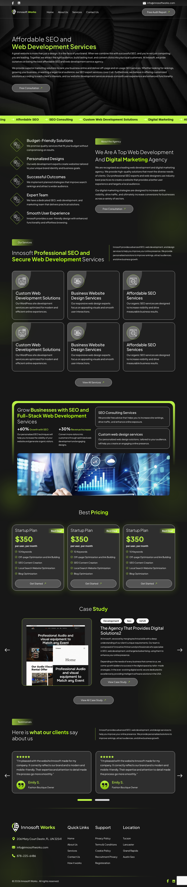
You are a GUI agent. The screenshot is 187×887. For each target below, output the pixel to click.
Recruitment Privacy (106, 856)
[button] (84, 800)
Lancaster (128, 844)
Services (77, 11)
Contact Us (92, 11)
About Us (63, 11)
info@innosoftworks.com (161, 2)
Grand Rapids (130, 850)
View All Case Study (92, 700)
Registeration (102, 862)
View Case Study (117, 682)
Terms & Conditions (106, 844)
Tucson (127, 838)
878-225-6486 (26, 855)
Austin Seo (129, 856)
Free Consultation (29, 88)
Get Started (36, 583)
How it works (74, 862)
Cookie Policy (103, 850)
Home (50, 11)
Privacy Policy (103, 838)
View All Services (92, 382)
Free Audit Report (156, 11)
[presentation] (7, 649)
